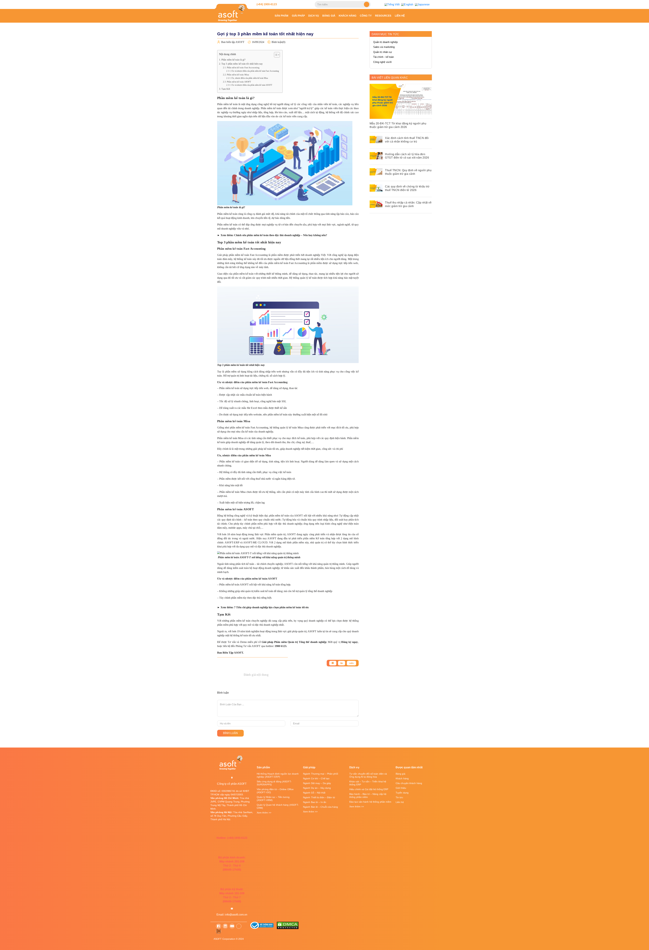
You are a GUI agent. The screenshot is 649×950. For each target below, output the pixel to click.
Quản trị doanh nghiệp (385, 42)
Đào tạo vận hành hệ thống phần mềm (370, 801)
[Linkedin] (341, 663)
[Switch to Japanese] (422, 4)
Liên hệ (400, 15)
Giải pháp (298, 15)
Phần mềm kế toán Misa (238, 74)
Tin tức (399, 797)
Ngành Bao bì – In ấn (314, 802)
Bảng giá (328, 15)
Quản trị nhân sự (382, 52)
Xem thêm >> (264, 812)
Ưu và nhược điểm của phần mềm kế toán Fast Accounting (255, 71)
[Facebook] (332, 663)
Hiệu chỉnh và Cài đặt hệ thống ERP (368, 789)
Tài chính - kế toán (383, 56)
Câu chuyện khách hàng (409, 783)
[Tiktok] (238, 926)
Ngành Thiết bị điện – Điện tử (319, 797)
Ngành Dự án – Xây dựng (317, 788)
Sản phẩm (282, 15)
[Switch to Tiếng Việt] (392, 4)
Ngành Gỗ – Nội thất (314, 792)
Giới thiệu (401, 788)
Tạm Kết (225, 89)
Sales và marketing (384, 46)
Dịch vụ (313, 15)
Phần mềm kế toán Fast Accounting (243, 67)
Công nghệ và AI (382, 62)
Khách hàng (347, 15)
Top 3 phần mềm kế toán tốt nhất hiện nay (242, 63)
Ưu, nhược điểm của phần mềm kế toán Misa (249, 78)
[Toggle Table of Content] (275, 55)
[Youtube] (232, 926)
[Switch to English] (407, 4)
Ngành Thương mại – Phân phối (320, 773)
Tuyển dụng (402, 792)
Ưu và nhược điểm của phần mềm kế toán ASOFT (252, 85)
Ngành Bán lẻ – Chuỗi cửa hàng (320, 806)
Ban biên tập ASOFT (232, 42)
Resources (383, 15)
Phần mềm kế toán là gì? (233, 59)
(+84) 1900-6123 (266, 4)
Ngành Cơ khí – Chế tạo (316, 778)
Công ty (366, 15)
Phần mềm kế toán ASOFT (239, 81)
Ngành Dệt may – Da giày (317, 783)
